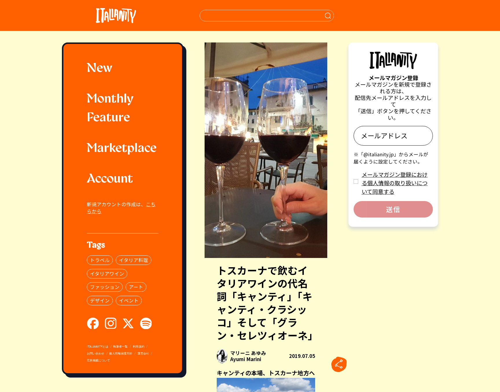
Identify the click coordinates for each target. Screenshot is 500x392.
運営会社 (143, 353)
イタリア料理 (133, 260)
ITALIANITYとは (97, 346)
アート (136, 286)
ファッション (105, 286)
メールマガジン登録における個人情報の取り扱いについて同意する (395, 182)
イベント (129, 300)
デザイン (100, 300)
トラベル (100, 260)
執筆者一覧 (120, 346)
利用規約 (138, 346)
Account (110, 179)
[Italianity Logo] (116, 15)
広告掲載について (98, 360)
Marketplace (122, 148)
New (99, 68)
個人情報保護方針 (120, 353)
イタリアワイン (107, 273)
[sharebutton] (339, 364)
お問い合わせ (95, 353)
